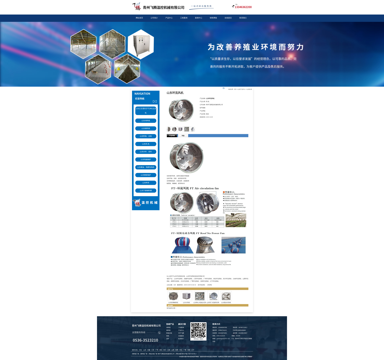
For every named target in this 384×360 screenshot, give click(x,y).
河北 (180, 350)
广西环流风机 (194, 281)
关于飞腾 (181, 333)
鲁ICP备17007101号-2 (189, 354)
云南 (168, 350)
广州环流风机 (208, 278)
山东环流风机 (178, 278)
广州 (156, 350)
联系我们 (181, 338)
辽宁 (192, 350)
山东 (144, 350)
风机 (167, 336)
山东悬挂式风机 (226, 302)
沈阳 (188, 350)
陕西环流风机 (175, 281)
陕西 (176, 350)
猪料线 (168, 330)
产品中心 (181, 330)
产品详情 (172, 135)
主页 (235, 89)
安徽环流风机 (188, 278)
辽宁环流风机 (214, 281)
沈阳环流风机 (204, 281)
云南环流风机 (237, 278)
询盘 (183, 135)
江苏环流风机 (198, 278)
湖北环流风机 (217, 278)
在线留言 (181, 336)
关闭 (209, 285)
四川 (164, 350)
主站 (140, 350)
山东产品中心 (241, 89)
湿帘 (167, 338)
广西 (184, 350)
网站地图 (179, 354)
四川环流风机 (227, 278)
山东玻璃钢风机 (173, 302)
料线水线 (169, 333)
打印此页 (201, 285)
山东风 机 (249, 89)
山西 (172, 350)
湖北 (160, 350)
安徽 (148, 350)
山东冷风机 (186, 302)
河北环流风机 (185, 281)
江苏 (152, 350)
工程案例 (181, 327)
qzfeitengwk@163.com (223, 338)
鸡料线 (168, 327)
